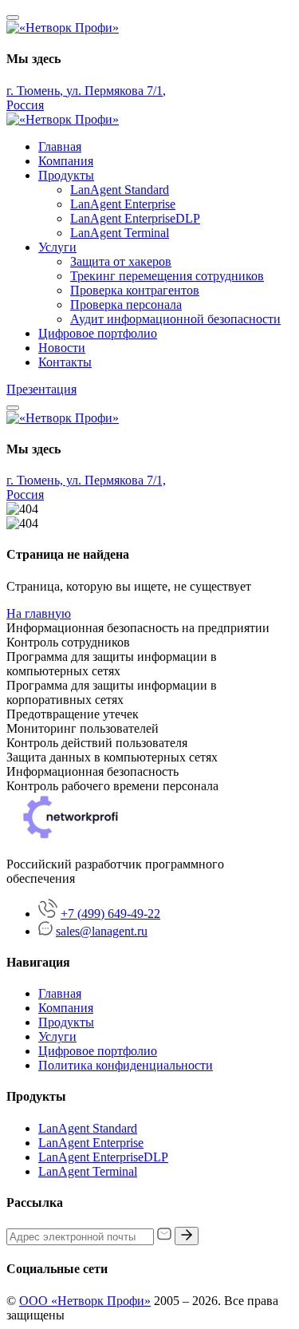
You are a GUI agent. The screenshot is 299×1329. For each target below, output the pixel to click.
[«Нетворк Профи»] (62, 27)
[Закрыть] (12, 17)
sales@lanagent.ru (102, 931)
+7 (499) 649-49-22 (110, 913)
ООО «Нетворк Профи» (85, 1300)
